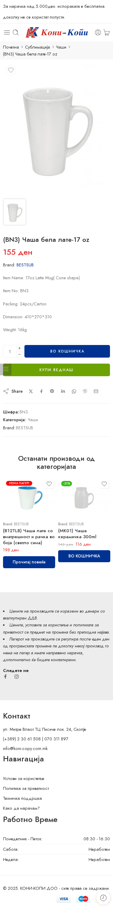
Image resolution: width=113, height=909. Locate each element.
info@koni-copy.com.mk (25, 748)
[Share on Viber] (85, 391)
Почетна (11, 47)
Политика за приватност (26, 788)
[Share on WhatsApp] (74, 391)
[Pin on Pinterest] (52, 391)
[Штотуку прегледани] (103, 897)
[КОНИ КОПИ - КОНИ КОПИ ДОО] (56, 32)
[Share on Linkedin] (63, 391)
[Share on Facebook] (41, 391)
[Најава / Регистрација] (98, 32)
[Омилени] (11, 70)
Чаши (61, 47)
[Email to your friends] (96, 391)
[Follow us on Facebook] (5, 676)
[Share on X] (31, 391)
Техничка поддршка (22, 798)
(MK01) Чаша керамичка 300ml (77, 533)
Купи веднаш (56, 370)
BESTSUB (25, 265)
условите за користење (46, 625)
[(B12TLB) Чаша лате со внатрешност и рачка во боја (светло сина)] (29, 497)
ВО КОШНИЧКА (67, 351)
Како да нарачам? (21, 808)
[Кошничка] (106, 32)
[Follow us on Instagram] (16, 676)
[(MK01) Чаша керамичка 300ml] (84, 497)
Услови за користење (23, 778)
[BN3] (56, 128)
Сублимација (37, 47)
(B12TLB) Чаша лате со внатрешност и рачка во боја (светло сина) (29, 536)
